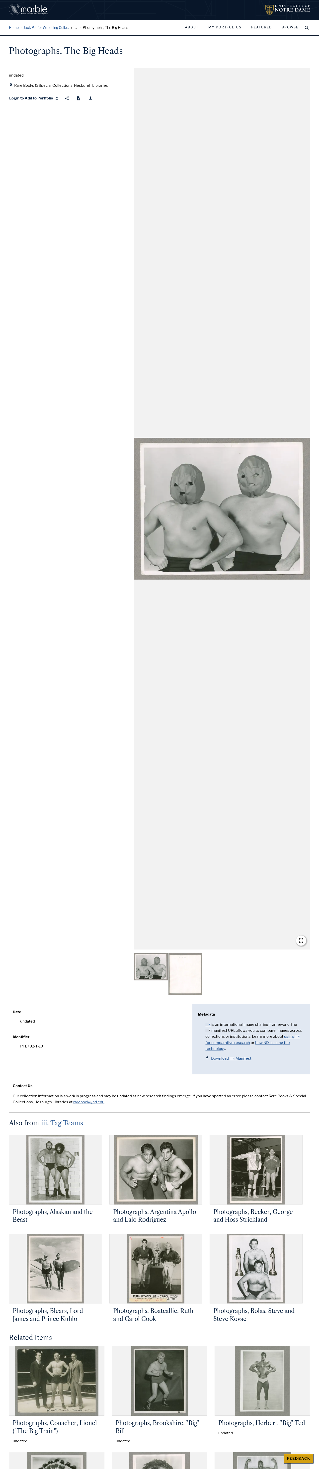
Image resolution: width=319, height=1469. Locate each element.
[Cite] (79, 98)
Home (14, 28)
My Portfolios (224, 27)
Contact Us (22, 1086)
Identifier (21, 1037)
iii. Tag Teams (62, 1123)
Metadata (206, 1014)
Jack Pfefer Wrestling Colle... (46, 28)
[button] (222, 509)
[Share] (67, 98)
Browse (290, 27)
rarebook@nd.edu (88, 1102)
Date (17, 1012)
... (76, 28)
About (192, 27)
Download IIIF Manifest (231, 1058)
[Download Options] (90, 98)
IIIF (208, 1024)
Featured (261, 27)
